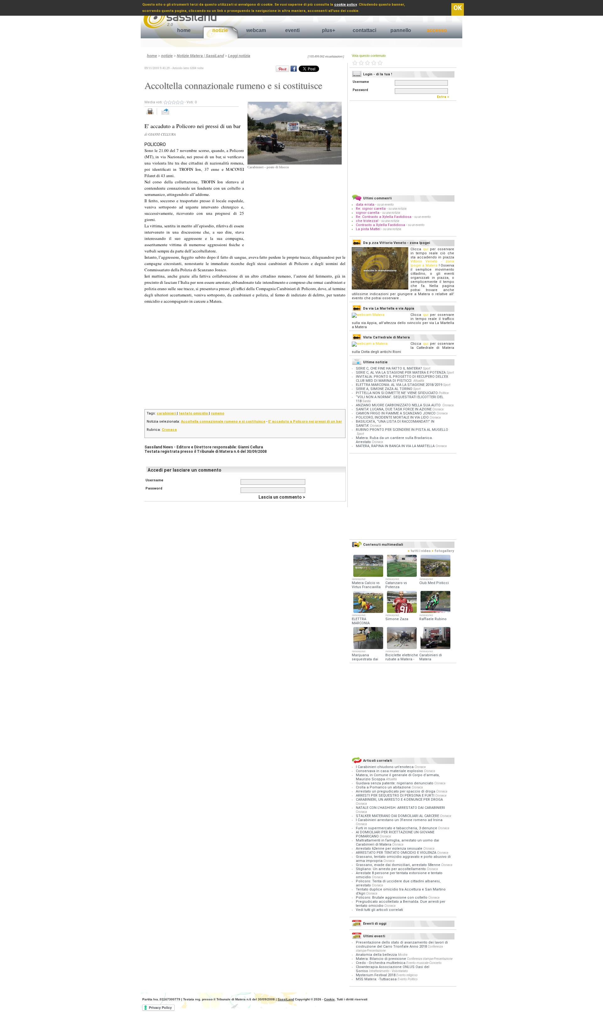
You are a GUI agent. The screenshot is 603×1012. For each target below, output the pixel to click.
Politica (443, 393)
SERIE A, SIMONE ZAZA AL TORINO (384, 389)
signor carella (368, 213)
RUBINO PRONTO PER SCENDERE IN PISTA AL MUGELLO (402, 430)
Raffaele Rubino (433, 619)
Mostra (402, 954)
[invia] (171, 114)
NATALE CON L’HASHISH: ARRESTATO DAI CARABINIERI (400, 808)
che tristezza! (367, 221)
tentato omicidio (194, 413)
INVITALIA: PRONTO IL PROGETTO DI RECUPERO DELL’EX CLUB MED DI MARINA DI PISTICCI (402, 379)
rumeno (217, 413)
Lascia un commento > (281, 497)
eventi (292, 30)
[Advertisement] (294, 209)
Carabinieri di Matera (430, 657)
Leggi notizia (239, 55)
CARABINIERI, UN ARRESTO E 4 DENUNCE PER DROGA (399, 800)
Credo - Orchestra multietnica (380, 963)
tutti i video (419, 551)
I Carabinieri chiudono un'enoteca (385, 767)
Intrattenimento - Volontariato (388, 971)
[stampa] (152, 114)
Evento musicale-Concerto (424, 963)
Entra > (444, 97)
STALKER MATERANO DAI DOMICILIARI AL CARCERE (398, 816)
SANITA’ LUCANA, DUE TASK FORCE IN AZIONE (394, 409)
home (184, 30)
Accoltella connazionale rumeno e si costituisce (223, 421)
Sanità (366, 401)
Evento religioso (407, 975)
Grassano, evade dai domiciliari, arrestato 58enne (398, 865)
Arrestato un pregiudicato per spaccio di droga (396, 791)
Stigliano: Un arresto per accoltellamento (391, 869)
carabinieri (167, 413)
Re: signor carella (371, 209)
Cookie (329, 999)
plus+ (328, 30)
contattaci (364, 30)
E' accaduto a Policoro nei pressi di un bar (305, 421)
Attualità (418, 380)
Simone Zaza (396, 619)
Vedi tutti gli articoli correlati (379, 910)
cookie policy (345, 5)
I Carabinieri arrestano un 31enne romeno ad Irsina (399, 820)
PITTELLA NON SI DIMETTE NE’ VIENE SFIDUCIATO (397, 393)
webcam (256, 30)
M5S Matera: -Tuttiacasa (376, 979)
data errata (365, 205)
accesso (437, 30)
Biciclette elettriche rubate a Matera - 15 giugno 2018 (401, 659)
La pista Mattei (368, 229)
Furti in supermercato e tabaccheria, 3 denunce (397, 828)
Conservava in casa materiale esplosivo (390, 771)
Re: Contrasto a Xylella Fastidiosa (383, 217)
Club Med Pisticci (434, 583)
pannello (400, 30)
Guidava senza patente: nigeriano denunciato (395, 783)
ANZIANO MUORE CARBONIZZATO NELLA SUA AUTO (399, 405)
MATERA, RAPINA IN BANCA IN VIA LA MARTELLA (395, 446)
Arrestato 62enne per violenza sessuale (389, 849)
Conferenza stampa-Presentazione (430, 959)
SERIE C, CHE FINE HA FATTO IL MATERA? (389, 368)
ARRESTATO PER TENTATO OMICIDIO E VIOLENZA (396, 853)
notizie (220, 30)
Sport (426, 368)
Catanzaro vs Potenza (396, 585)
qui (425, 249)
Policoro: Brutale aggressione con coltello (392, 898)
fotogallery (443, 551)
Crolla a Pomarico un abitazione (384, 787)
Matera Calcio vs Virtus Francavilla (366, 585)
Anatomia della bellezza (376, 955)
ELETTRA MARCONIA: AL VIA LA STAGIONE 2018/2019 (399, 385)
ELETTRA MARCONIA (361, 621)
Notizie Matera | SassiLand (200, 55)
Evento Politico (408, 979)
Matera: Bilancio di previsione (381, 959)
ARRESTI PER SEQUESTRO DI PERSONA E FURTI (395, 795)
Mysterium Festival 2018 (375, 975)
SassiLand (286, 999)
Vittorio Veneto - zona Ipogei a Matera (432, 263)
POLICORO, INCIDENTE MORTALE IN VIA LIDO (392, 417)
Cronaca (169, 430)
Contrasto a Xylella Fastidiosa (380, 225)
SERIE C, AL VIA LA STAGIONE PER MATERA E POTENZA (401, 373)
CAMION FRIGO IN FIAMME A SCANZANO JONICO (396, 413)
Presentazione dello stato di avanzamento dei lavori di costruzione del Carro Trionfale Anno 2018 (402, 944)
